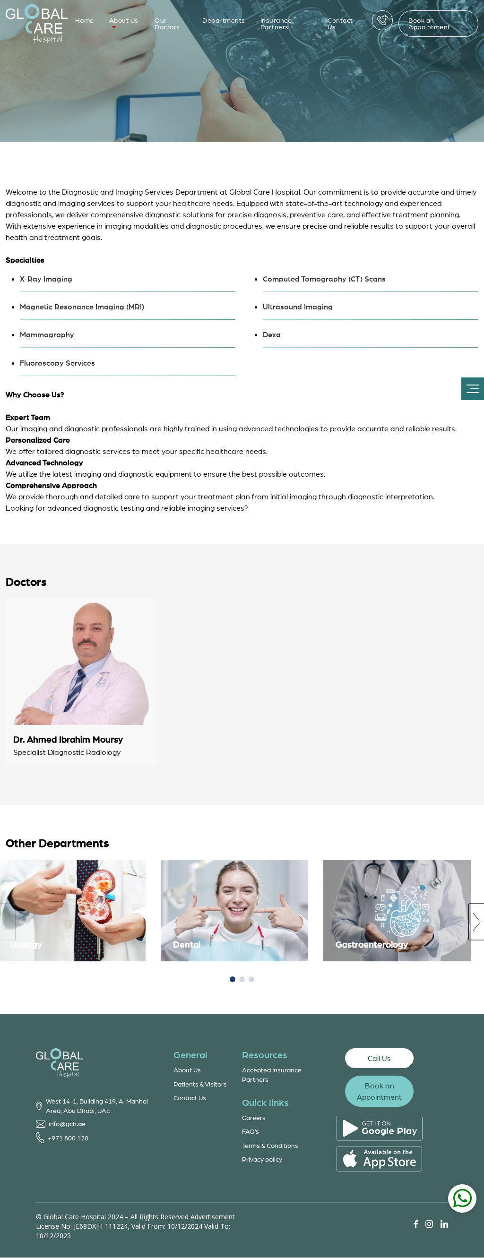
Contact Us (340, 23)
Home (84, 20)
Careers (254, 1117)
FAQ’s (250, 1131)
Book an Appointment (429, 23)
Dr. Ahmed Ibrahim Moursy (68, 739)
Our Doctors (167, 23)
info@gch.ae (67, 1124)
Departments (223, 20)
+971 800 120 (68, 1138)
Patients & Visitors (200, 1084)
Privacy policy (262, 1159)
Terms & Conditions (270, 1145)
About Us (123, 20)
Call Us (379, 1058)
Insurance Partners (276, 23)
